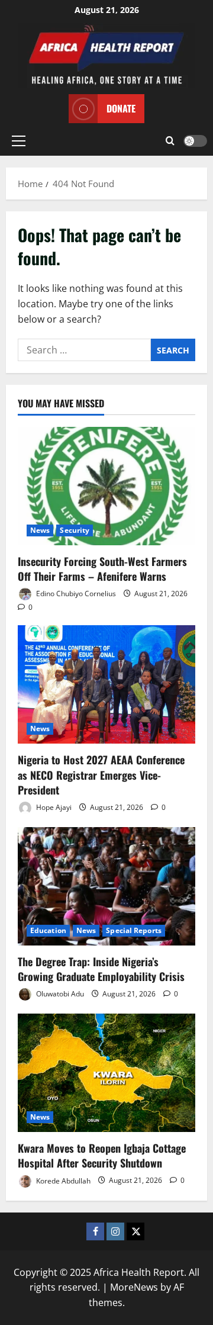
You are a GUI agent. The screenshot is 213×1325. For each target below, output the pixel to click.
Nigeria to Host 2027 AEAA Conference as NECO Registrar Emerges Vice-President (101, 774)
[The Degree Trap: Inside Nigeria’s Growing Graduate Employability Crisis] (106, 886)
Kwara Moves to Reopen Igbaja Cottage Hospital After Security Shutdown (102, 1155)
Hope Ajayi (53, 807)
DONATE (120, 108)
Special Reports (134, 930)
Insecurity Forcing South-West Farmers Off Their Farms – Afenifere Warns (102, 569)
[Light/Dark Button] (195, 141)
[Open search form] (170, 141)
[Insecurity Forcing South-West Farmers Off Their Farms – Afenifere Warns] (106, 486)
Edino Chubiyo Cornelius (75, 593)
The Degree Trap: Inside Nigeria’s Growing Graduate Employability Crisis (101, 969)
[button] (18, 140)
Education (48, 930)
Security (74, 530)
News (40, 530)
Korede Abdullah (62, 1180)
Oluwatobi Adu (59, 994)
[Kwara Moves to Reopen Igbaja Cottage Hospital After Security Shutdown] (106, 1073)
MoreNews (134, 1287)
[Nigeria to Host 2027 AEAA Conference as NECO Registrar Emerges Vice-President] (106, 684)
